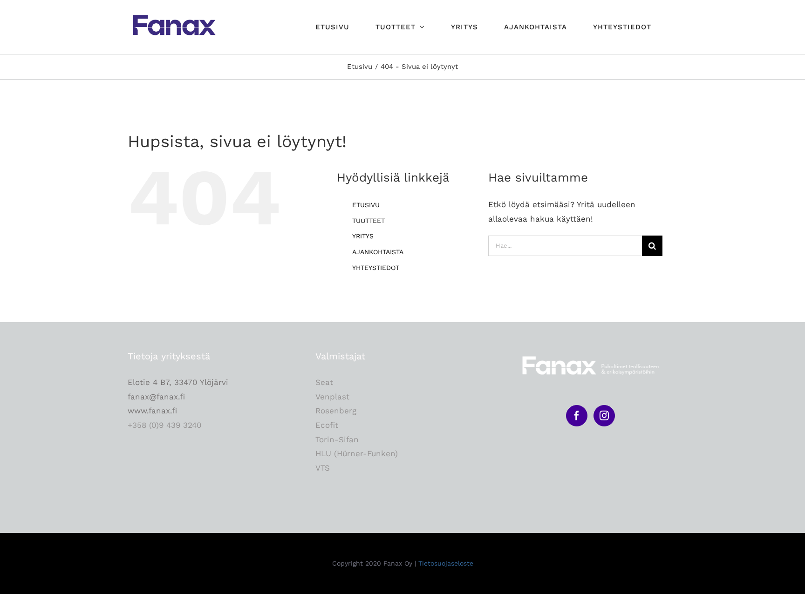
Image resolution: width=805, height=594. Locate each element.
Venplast (332, 396)
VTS (322, 467)
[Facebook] (576, 415)
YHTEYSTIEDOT (375, 267)
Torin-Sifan (337, 439)
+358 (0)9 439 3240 (165, 425)
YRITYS (363, 236)
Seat (324, 382)
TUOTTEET (368, 220)
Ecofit (326, 425)
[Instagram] (604, 415)
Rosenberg (335, 410)
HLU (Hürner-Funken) (356, 453)
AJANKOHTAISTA (377, 252)
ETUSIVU (366, 205)
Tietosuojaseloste (445, 563)
